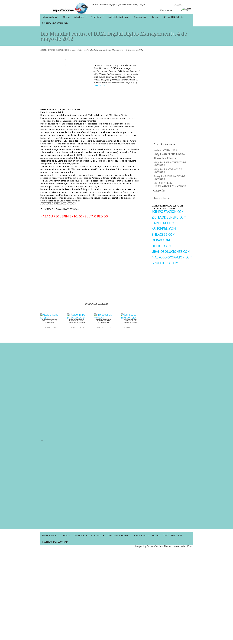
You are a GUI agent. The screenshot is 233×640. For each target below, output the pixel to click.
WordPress (188, 546)
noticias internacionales (58, 49)
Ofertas (66, 17)
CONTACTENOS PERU (173, 17)
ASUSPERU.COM (164, 228)
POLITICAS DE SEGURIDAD (55, 23)
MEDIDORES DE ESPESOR (49, 321)
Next (87, 80)
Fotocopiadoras (49, 17)
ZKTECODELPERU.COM (169, 217)
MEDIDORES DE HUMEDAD (103, 321)
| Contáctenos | (166, 10)
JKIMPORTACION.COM (168, 211)
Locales (155, 17)
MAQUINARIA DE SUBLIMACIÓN (169, 154)
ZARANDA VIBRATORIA (165, 150)
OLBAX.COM (161, 240)
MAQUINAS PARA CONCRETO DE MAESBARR (170, 164)
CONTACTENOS (101, 85)
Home (43, 49)
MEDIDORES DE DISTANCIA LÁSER (76, 321)
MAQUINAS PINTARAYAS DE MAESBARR (168, 171)
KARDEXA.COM (163, 223)
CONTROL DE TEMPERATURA (130, 321)
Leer (55, 327)
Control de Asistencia (118, 17)
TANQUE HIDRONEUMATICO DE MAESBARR (169, 178)
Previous (42, 80)
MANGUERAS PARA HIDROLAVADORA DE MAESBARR (170, 185)
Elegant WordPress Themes (159, 546)
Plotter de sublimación (165, 158)
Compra (47, 327)
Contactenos (140, 17)
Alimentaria (96, 17)
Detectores (79, 17)
